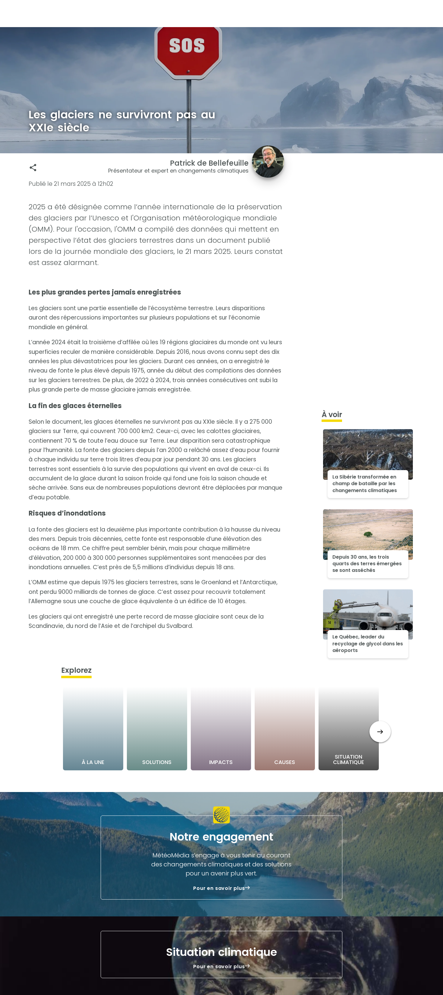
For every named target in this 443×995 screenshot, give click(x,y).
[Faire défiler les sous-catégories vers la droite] (380, 731)
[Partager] (33, 167)
